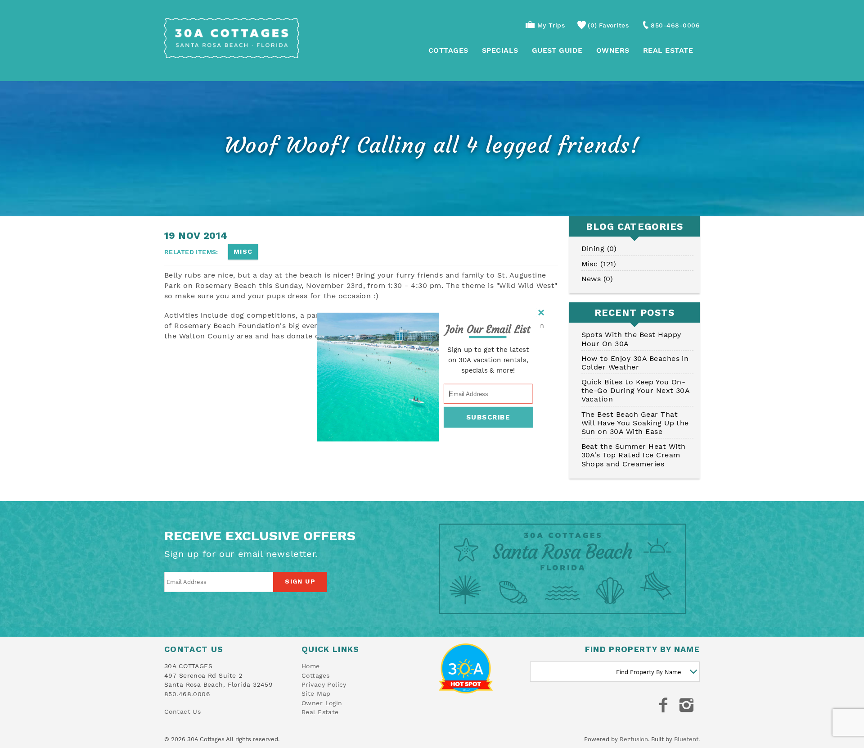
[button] (488, 330)
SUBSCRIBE (488, 417)
